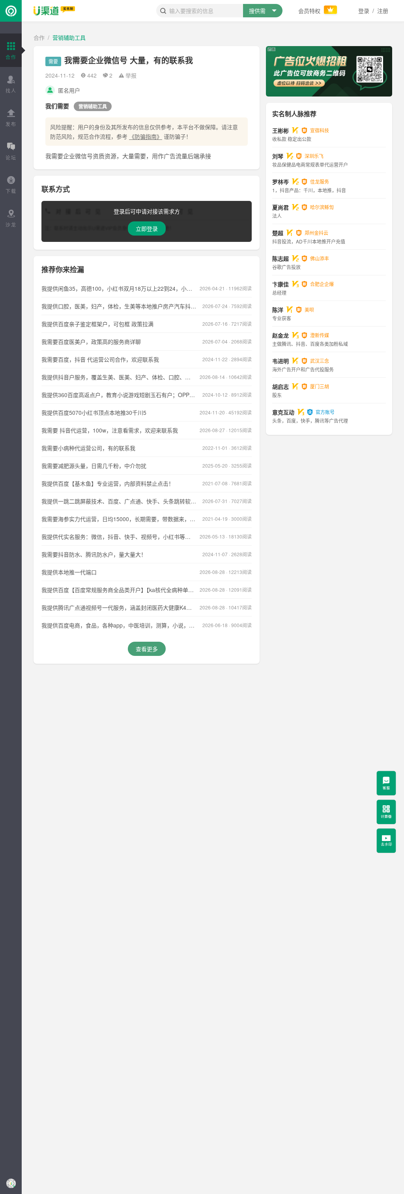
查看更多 (147, 649)
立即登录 (147, 228)
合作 (39, 37)
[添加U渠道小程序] (11, 1183)
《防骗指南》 (145, 136)
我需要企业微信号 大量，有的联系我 (128, 60)
